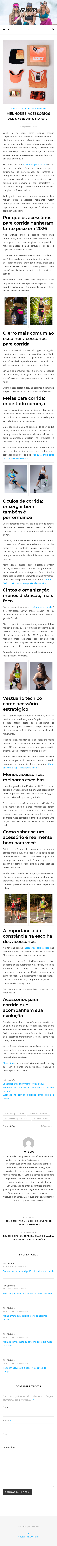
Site (5, 1433)
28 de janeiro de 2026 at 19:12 (14, 1289)
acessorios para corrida (38, 1113)
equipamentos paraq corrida (17, 1118)
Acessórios (17, 108)
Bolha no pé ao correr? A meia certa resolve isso (27, 1293)
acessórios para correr (14, 1113)
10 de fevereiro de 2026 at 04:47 (15, 1311)
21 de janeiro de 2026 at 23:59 (14, 1266)
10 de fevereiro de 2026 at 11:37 (15, 1337)
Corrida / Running (35, 108)
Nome (7, 1407)
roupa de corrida (41, 1118)
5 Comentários (47, 1126)
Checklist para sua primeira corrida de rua (23, 1083)
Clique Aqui (8, 1063)
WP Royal (35, 1526)
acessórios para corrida (35, 164)
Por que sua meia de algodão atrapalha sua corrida (28, 1271)
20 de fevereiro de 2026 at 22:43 (15, 1363)
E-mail (7, 1420)
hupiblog (11, 1126)
